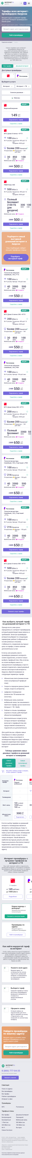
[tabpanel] (16, 796)
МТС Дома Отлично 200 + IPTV (14, 314)
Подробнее (13, 896)
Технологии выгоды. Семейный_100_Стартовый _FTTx (13, 513)
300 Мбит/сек (6, 1125)
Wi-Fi (3, 1127)
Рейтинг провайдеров (9, 1096)
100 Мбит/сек (20, 1125)
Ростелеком (20, 1107)
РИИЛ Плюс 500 (9, 185)
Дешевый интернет (22, 66)
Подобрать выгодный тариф (15, 258)
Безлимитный (6, 1120)
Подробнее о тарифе (16, 123)
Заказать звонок (10, 1077)
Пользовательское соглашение (10, 1154)
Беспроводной (6, 1117)
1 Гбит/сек (5, 1122)
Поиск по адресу (7, 1089)
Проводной (19, 1117)
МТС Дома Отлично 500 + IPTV (14, 563)
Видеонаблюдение (11, 108)
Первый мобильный (18, 783)
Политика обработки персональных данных (13, 1152)
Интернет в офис (7, 1099)
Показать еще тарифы (16, 611)
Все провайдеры (7, 1091)
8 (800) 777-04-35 (11, 1071)
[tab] (9, 763)
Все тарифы (7, 66)
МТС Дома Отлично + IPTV (13, 133)
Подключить (20, 817)
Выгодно (19, 1127)
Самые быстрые (7, 1130)
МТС (3, 1107)
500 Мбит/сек (20, 1122)
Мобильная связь (21, 1120)
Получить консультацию (16, 916)
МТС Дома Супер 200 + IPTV (14, 407)
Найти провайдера (16, 935)
